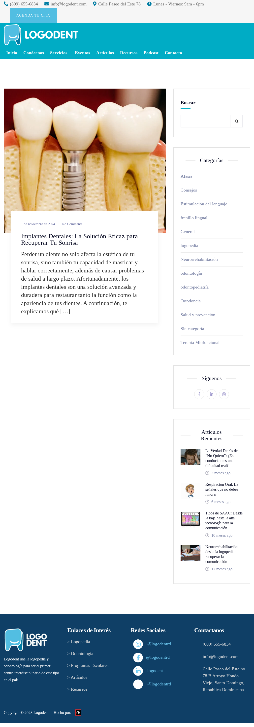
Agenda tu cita (33, 15)
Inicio (11, 52)
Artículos (105, 52)
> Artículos (77, 677)
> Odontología (80, 653)
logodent (150, 670)
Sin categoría (192, 328)
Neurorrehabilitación (199, 259)
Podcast (151, 52)
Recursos (128, 52)
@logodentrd (150, 643)
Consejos (189, 190)
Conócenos (33, 52)
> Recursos (77, 689)
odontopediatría (195, 287)
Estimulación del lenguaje (204, 203)
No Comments (72, 224)
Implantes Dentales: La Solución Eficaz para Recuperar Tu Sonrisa (79, 239)
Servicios (58, 52)
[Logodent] (41, 34)
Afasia (186, 176)
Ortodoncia (191, 300)
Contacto (173, 52)
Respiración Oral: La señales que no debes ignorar (221, 489)
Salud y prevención (198, 314)
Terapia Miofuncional (200, 342)
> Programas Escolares (87, 665)
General (188, 231)
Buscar (188, 102)
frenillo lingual (194, 217)
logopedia (189, 245)
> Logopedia (78, 641)
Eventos (82, 52)
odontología (191, 273)
